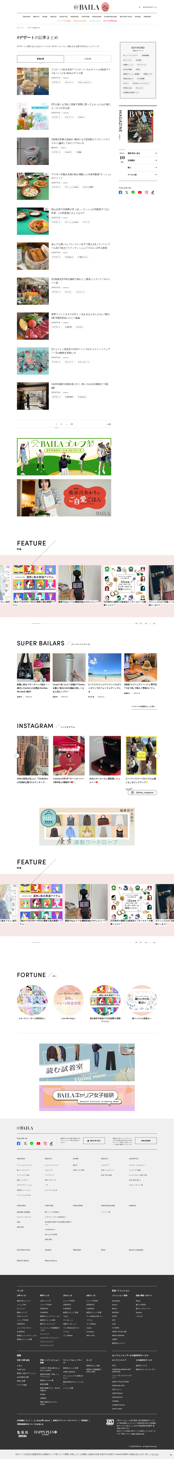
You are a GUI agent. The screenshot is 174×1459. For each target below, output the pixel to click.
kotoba (42, 1394)
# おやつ (81, 117)
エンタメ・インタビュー (137, 1165)
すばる (19, 1366)
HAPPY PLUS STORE (120, 1382)
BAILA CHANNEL (136, 1250)
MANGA (132, 1205)
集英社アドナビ (141, 1366)
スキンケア (49, 1170)
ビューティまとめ (51, 1190)
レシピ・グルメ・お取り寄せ (138, 1175)
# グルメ (68, 292)
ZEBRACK (21, 1324)
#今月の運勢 (127, 69)
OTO (114, 1366)
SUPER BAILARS (110, 16)
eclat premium (117, 1397)
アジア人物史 (22, 1385)
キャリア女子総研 (64, 21)
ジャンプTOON (22, 1320)
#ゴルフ (126, 83)
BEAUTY (36, 16)
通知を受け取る (95, 1141)
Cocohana (90, 1332)
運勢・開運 (48, 1239)
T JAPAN (115, 1328)
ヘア (46, 1185)
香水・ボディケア (50, 1180)
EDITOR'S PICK (23, 1250)
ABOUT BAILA (23, 1260)
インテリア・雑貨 (134, 1170)
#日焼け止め (127, 88)
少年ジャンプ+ (22, 1316)
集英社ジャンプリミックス (27, 1335)
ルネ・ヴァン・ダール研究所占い (32, 1018)
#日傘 (138, 69)
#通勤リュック (128, 65)
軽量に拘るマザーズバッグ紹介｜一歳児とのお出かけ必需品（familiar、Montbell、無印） (33, 688)
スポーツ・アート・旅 (136, 1185)
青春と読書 (21, 1381)
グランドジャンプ (46, 1342)
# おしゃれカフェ (84, 82)
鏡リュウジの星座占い (141, 1018)
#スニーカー (127, 60)
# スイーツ (69, 82)
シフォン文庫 (68, 1388)
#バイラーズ (141, 65)
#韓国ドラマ (148, 74)
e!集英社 (43, 1398)
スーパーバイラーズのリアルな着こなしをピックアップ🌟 (140, 780)
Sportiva (139, 1312)
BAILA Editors (51, 1260)
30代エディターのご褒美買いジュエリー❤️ (104, 780)
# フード (86, 222)
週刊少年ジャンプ (23, 1301)
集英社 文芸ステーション (26, 1373)
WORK (45, 16)
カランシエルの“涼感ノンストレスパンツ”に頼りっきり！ (131, 603)
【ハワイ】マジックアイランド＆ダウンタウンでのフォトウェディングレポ (104, 688)
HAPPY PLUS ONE (119, 1332)
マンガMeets (68, 1335)
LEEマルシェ (117, 1389)
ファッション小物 (23, 1175)
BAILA (114, 1309)
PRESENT (147, 16)
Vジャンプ (21, 1309)
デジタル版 (132, 175)
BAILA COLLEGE (80, 21)
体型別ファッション (24, 1190)
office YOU (90, 1335)
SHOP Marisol (117, 1393)
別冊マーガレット (69, 1324)
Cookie (88, 1328)
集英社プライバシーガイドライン (65, 1420)
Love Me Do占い (69, 1018)
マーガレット (68, 1320)
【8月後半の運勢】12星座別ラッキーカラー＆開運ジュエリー (87, 603)
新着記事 (40, 59)
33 (72, 423)
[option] (41, 585)
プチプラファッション (24, 1185)
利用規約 (84, 1420)
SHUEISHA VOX (118, 1386)
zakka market (117, 1409)
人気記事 (87, 59)
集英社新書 (44, 1384)
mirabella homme (118, 1405)
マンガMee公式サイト (71, 1328)
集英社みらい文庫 (93, 1366)
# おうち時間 (88, 187)
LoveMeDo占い (50, 1229)
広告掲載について (23, 1420)
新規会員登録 (145, 1141)
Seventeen (116, 1301)
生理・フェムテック (107, 1170)
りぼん (65, 1316)
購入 (129, 167)
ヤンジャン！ (44, 1334)
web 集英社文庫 (23, 1377)
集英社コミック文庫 (24, 1339)
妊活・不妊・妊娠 (106, 1175)
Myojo (138, 1301)
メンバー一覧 (105, 1212)
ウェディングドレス (24, 1217)
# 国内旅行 (69, 397)
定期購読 (131, 160)
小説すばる (21, 1369)
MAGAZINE (96, 16)
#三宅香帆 (140, 79)
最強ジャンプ (22, 1312)
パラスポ (139, 1316)
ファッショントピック (24, 1165)
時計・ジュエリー (22, 1180)
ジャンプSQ (21, 1305)
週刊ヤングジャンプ (47, 1324)
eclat (114, 1324)
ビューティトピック (52, 1165)
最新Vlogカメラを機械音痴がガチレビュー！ (41, 602)
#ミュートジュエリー (130, 55)
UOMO (114, 1339)
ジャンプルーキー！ (24, 1328)
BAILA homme (95, 21)
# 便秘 (79, 152)
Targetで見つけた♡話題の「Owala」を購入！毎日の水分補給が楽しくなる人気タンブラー (69, 688)
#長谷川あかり (128, 79)
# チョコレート (84, 362)
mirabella (115, 1401)
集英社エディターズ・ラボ (145, 1369)
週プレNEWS (141, 1305)
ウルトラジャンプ (46, 1345)
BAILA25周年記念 (110, 21)
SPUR (114, 1316)
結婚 (18, 1222)
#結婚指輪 (145, 55)
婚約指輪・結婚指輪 (23, 1212)
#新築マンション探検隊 (131, 74)
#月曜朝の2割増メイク (131, 92)
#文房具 (138, 60)
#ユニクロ (139, 88)
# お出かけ (69, 257)
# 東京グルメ (83, 257)
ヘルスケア (105, 1165)
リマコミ (66, 1332)
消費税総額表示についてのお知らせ (30, 1424)
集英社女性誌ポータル (150, 7)
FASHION (26, 16)
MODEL (138, 16)
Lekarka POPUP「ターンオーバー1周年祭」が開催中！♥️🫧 (68, 780)
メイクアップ (49, 1175)
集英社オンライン (118, 1343)
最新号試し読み (134, 153)
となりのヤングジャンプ (49, 1338)
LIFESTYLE (63, 16)
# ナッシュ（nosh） (71, 187)
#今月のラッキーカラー (141, 83)
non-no (114, 1305)
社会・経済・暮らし (135, 1180)
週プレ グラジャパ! (143, 1309)
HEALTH (53, 16)
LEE (113, 1320)
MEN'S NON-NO (118, 1335)
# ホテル (80, 327)
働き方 (75, 1165)
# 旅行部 (68, 327)
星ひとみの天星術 (51, 1234)
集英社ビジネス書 (46, 1380)
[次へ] (157, 755)
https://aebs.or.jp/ (137, 1434)
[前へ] (17, 755)
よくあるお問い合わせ (41, 1420)
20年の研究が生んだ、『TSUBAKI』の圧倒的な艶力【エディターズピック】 (33, 781)
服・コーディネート (23, 1170)
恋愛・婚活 (20, 1227)
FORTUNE (85, 16)
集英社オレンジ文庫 (70, 1368)
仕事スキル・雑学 (78, 1170)
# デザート (56, 82)
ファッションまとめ (24, 1195)
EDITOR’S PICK (126, 16)
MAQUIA (115, 1312)
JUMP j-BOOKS (69, 1372)
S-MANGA (21, 1332)
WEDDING (75, 16)
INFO (103, 1250)
